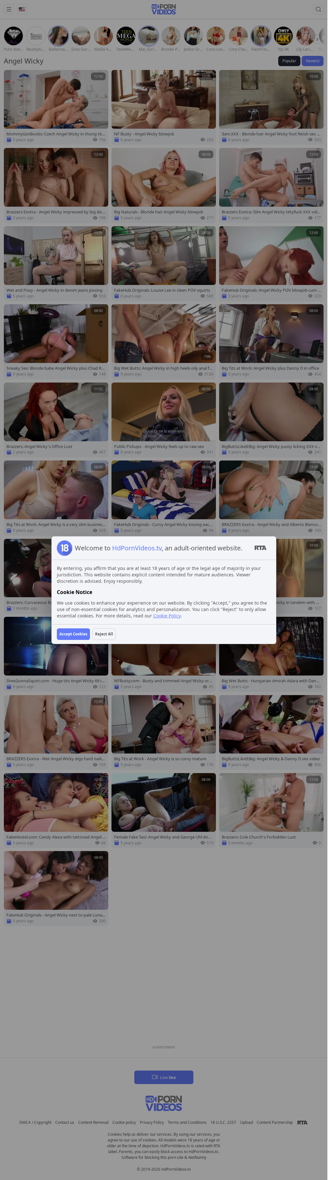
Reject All (104, 634)
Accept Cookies (73, 634)
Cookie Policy (167, 616)
